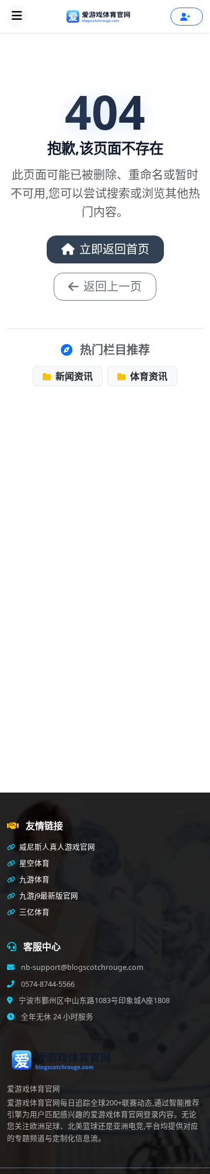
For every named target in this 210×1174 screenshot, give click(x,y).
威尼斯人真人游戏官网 (56, 847)
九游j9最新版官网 (48, 896)
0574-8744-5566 (47, 984)
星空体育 (34, 863)
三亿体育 (34, 912)
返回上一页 (112, 286)
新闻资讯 (73, 376)
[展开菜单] (17, 16)
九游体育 (34, 879)
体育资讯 (147, 376)
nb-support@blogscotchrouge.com (81, 967)
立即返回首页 (114, 249)
